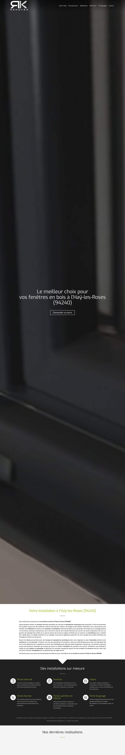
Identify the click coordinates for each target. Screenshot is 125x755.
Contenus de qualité (72, 721)
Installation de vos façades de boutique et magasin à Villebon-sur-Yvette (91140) (41, 718)
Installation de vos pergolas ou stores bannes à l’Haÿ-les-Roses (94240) (90, 718)
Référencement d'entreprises (56, 721)
